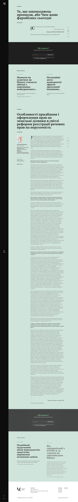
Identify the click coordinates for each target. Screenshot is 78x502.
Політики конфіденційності (41, 58)
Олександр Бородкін (39, 403)
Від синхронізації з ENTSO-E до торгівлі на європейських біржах (56, 450)
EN (5, 498)
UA (3, 498)
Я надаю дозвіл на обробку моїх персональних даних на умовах (43, 58)
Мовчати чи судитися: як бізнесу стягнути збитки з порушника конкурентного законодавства (27, 83)
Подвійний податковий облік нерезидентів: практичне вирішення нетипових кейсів (28, 450)
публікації (19, 6)
